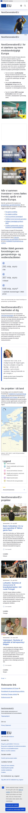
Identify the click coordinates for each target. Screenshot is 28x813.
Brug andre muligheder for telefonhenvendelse (13, 746)
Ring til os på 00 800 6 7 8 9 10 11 (10, 744)
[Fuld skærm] (25, 420)
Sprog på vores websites (7, 765)
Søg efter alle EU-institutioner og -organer (12, 779)
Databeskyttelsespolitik (7, 767)
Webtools (3, 453)
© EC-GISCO (9, 453)
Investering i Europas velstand (9, 694)
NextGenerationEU (7, 708)
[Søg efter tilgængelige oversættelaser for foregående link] (21, 205)
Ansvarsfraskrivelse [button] (5, 454)
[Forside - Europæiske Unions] (10, 5)
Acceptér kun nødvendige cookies (15, 809)
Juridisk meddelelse (6, 770)
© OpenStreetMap (20, 453)
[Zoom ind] (25, 412)
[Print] (25, 424)
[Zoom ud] (25, 416)
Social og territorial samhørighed (14, 216)
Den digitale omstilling (11, 214)
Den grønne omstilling (11, 211)
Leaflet (14, 453)
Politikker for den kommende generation (15, 219)
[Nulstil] (25, 409)
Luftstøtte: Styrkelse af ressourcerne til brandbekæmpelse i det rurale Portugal (12, 586)
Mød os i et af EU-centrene (8, 750)
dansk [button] (21, 5)
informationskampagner (7, 315)
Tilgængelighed (5, 716)
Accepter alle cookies (12, 805)
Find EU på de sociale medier (9, 758)
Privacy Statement (6, 725)
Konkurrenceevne (6, 697)
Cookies (3, 772)
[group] (12, 429)
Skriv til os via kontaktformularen (9, 748)
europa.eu (11, 736)
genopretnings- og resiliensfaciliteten (11, 205)
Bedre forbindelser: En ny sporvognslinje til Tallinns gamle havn (13, 528)
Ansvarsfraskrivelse (8, 489)
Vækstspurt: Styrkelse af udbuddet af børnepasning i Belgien (13, 642)
